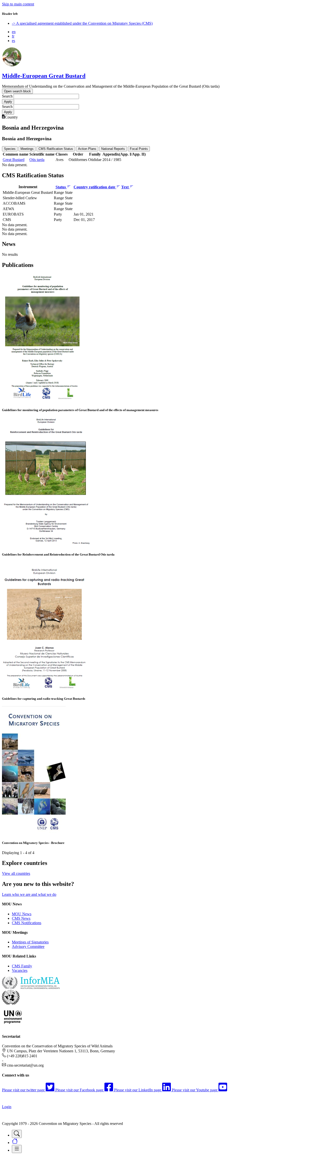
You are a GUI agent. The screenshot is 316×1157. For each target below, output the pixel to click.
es (13, 41)
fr (13, 36)
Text (125, 187)
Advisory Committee (28, 946)
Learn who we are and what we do (29, 894)
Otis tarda (36, 160)
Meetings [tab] (27, 149)
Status (61, 187)
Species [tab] (10, 149)
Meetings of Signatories (30, 942)
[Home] (12, 65)
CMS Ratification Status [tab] (56, 149)
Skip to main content (18, 4)
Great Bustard (13, 160)
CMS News (21, 918)
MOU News (21, 914)
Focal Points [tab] (139, 149)
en (14, 32)
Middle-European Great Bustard (43, 76)
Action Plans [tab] (87, 149)
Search (7, 96)
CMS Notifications (26, 923)
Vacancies (19, 970)
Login (6, 1107)
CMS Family (22, 966)
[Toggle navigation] (17, 1134)
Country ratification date (95, 187)
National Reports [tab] (113, 149)
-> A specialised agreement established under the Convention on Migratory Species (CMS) (82, 23)
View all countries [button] (16, 873)
